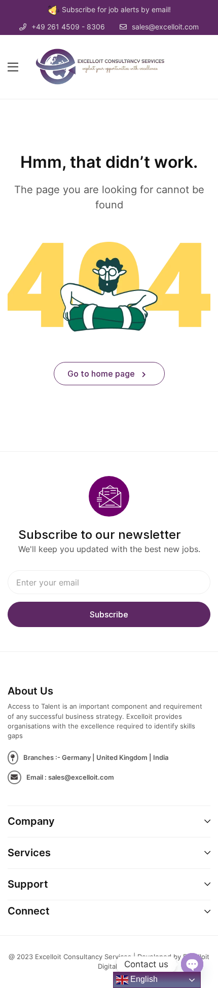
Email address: (109, 582)
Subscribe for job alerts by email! (116, 9)
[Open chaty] (192, 964)
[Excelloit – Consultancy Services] (106, 66)
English (143, 979)
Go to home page (102, 374)
